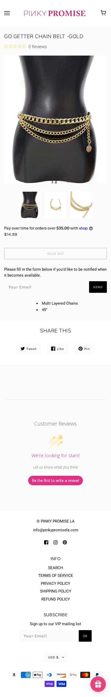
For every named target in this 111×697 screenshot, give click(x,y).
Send (98, 287)
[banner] (54, 13)
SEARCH (55, 568)
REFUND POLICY (55, 599)
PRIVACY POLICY (55, 583)
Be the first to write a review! (55, 480)
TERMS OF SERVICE (55, 575)
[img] (46, 542)
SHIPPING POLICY (55, 591)
